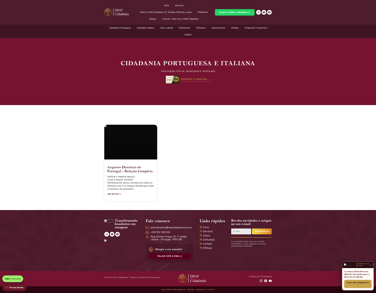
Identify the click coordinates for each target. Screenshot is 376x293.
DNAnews (203, 12)
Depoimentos (218, 28)
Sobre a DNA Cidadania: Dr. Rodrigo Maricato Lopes (166, 12)
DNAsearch (184, 28)
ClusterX (211, 290)
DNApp (235, 28)
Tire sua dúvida (16, 287)
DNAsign (191, 290)
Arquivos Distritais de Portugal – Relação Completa (130, 169)
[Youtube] (264, 12)
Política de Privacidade (260, 277)
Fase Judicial (166, 28)
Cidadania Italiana (145, 28)
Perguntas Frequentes (256, 28)
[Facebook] (269, 12)
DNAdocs (201, 28)
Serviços (179, 6)
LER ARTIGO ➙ (114, 194)
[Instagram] (258, 12)
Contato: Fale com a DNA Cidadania (180, 19)
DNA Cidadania (178, 290)
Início (166, 6)
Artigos (152, 19)
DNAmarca (201, 290)
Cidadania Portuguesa (120, 28)
